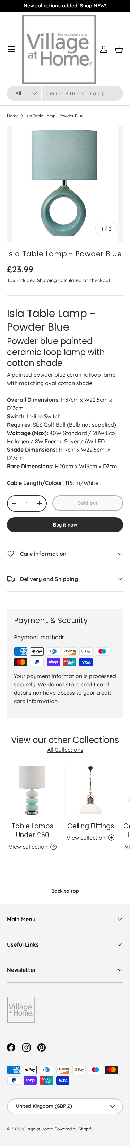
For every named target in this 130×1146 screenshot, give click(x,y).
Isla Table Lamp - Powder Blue (54, 116)
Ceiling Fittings (90, 826)
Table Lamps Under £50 (32, 830)
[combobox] (65, 93)
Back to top (65, 891)
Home (13, 116)
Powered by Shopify (74, 1128)
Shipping (47, 280)
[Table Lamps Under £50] (32, 790)
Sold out (88, 503)
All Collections (65, 749)
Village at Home (37, 1128)
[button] (119, 49)
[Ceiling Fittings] (91, 790)
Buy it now (65, 525)
